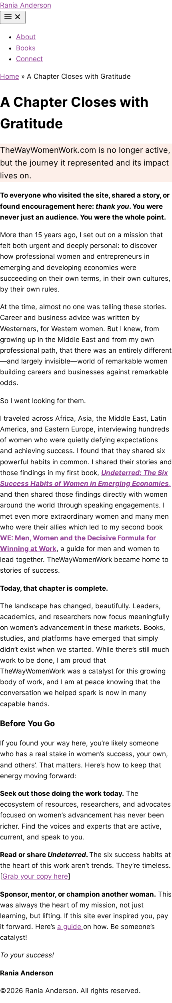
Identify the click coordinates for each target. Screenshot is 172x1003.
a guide (70, 927)
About (26, 37)
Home (9, 76)
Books (26, 48)
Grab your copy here (35, 876)
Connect (29, 59)
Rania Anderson (25, 5)
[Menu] (13, 17)
